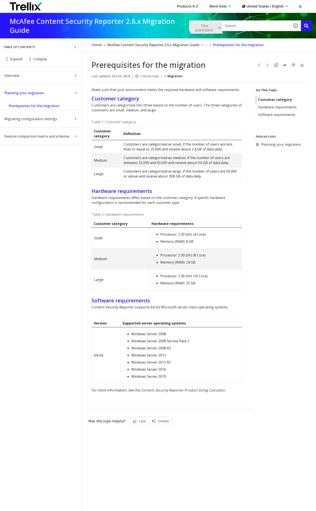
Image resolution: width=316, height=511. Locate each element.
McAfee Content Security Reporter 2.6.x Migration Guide (153, 44)
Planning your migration (24, 93)
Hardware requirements (277, 107)
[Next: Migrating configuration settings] (267, 65)
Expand (16, 59)
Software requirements (276, 114)
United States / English (265, 6)
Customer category (275, 99)
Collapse (40, 59)
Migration (175, 76)
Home (97, 44)
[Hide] (75, 47)
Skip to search (103, 5)
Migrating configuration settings (30, 119)
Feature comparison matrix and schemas (37, 136)
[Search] (306, 25)
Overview (11, 75)
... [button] (206, 44)
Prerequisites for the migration (34, 105)
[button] (300, 6)
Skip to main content (71, 5)
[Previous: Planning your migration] (259, 65)
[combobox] (239, 25)
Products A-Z (187, 6)
